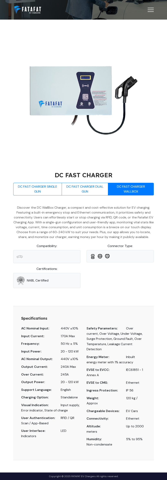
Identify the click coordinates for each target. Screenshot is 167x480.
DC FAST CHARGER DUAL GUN (84, 189)
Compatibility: (47, 246)
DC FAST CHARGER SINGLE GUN (37, 189)
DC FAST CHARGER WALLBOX (131, 189)
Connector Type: (120, 246)
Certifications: (46, 269)
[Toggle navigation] (151, 10)
